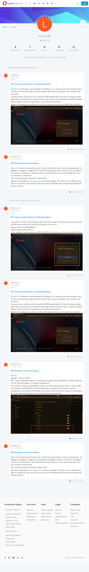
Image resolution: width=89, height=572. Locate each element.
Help (43, 504)
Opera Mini (10, 538)
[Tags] (34, 3)
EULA (57, 520)
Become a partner (77, 523)
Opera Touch (11, 542)
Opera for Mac (11, 517)
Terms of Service (61, 523)
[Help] (52, 3)
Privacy (58, 513)
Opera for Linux (12, 520)
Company (75, 504)
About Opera (75, 510)
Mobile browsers (11, 531)
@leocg (14, 168)
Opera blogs (46, 513)
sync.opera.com (35, 181)
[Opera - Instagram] (22, 557)
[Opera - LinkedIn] (18, 557)
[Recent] (30, 3)
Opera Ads (31, 520)
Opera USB (10, 527)
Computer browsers (12, 510)
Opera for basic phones (15, 545)
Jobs (72, 516)
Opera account (33, 513)
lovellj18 (15, 75)
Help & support (47, 510)
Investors (74, 520)
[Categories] (26, 3)
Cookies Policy (60, 516)
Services (31, 504)
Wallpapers (31, 516)
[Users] (39, 3)
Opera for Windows (13, 514)
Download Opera (13, 504)
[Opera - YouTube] (13, 557)
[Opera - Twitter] (9, 557)
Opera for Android (13, 535)
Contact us (74, 526)
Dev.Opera (45, 520)
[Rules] (48, 3)
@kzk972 (14, 89)
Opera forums (46, 516)
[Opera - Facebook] (5, 557)
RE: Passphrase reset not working (25, 163)
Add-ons (30, 510)
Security (58, 510)
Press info (74, 513)
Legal (58, 504)
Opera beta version (13, 524)
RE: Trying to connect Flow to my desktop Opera (31, 84)
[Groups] (43, 3)
